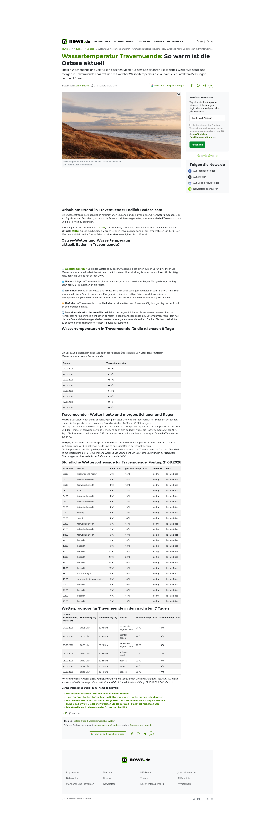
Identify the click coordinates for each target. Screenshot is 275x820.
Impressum (72, 772)
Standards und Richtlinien (80, 783)
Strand (84, 721)
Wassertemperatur (98, 721)
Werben (107, 772)
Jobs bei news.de (186, 772)
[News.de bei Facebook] (205, 41)
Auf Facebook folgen (204, 170)
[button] (167, 85)
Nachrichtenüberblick (152, 783)
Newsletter (109, 783)
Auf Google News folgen (206, 182)
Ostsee (77, 721)
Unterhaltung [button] (122, 41)
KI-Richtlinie (183, 778)
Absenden (197, 144)
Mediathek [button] (174, 41)
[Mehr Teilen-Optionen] (211, 85)
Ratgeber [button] (144, 41)
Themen (159, 41)
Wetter (111, 721)
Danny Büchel (81, 85)
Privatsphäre (184, 783)
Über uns (108, 778)
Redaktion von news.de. (141, 725)
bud (64, 713)
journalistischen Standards (108, 725)
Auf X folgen (199, 176)
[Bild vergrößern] (179, 94)
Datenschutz (73, 778)
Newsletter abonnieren (205, 188)
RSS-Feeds (145, 772)
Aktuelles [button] (101, 41)
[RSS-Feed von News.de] (211, 41)
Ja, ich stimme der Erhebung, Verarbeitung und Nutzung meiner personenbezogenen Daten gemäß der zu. (206, 131)
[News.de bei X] (208, 41)
